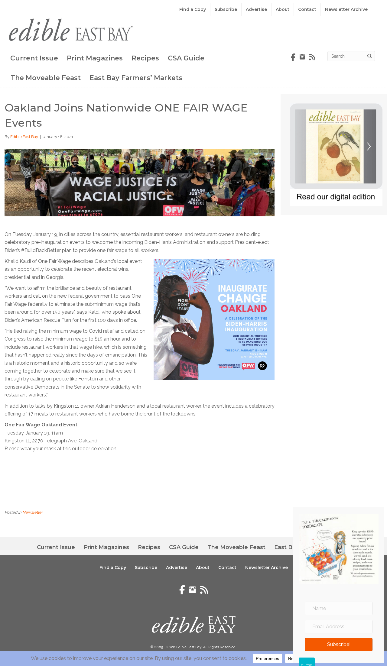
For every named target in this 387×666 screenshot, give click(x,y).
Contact (307, 9)
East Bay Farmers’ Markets (135, 78)
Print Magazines (95, 58)
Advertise (256, 9)
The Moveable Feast (46, 78)
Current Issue (34, 58)
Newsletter (32, 512)
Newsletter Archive (346, 9)
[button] (338, 644)
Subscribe (226, 9)
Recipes (145, 58)
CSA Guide (186, 58)
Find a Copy (192, 9)
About (282, 9)
